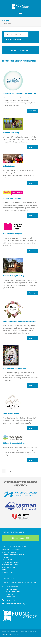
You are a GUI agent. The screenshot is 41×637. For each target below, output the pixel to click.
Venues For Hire (7, 572)
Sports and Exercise (8, 567)
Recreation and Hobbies (10, 565)
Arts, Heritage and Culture (11, 550)
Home (4, 23)
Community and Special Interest (13, 555)
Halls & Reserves (7, 560)
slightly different (7, 634)
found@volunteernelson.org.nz (16, 604)
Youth (4, 570)
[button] (20, 13)
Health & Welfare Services (10, 562)
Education (5, 557)
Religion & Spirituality (9, 552)
